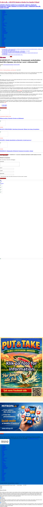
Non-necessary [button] (2, 501)
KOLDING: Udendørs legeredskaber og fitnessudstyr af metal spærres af (15, 140)
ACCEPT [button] (24, 485)
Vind (3, 34)
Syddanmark (4, 25)
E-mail (1, 170)
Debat (3, 40)
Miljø (3, 36)
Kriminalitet (4, 30)
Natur (3, 18)
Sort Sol (3, 29)
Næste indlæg (4, 105)
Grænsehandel (4, 33)
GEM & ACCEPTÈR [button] (3, 506)
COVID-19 (4, 28)
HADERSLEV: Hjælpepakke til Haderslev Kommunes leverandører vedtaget (16, 151)
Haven (3, 43)
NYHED (3, 19)
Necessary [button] (1, 496)
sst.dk (5, 102)
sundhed (18, 64)
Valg (3, 41)
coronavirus (5, 64)
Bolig (3, 23)
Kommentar (2, 161)
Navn (1, 167)
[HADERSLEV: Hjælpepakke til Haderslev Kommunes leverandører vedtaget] (4, 147)
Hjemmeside (2, 173)
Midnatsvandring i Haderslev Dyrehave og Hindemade (12, 118)
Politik (3, 20)
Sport (3, 21)
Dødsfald (3, 42)
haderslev (8, 64)
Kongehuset (4, 473)
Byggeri (3, 44)
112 (2, 26)
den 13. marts (19, 90)
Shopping (3, 38)
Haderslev (3, 11)
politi (3, 37)
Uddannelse (4, 31)
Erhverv (3, 15)
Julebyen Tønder (5, 32)
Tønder (3, 13)
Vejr (2, 457)
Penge (3, 35)
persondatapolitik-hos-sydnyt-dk (33, 438)
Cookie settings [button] (19, 485)
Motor (3, 17)
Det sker (3, 45)
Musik (3, 39)
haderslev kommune (13, 64)
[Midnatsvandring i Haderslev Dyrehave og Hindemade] (4, 114)
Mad (3, 16)
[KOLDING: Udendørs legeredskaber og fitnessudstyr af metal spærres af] (4, 136)
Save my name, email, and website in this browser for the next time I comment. (14, 176)
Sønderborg (4, 12)
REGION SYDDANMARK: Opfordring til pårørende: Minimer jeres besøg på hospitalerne (19, 129)
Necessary (3, 497)
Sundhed (3, 24)
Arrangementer (4, 14)
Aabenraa (3, 10)
